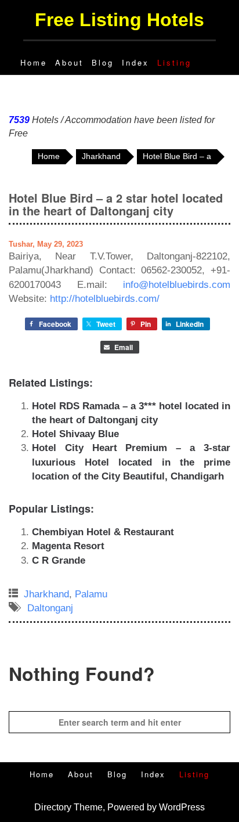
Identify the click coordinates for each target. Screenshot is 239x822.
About (69, 62)
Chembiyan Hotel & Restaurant (103, 532)
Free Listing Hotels (119, 19)
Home (33, 62)
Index (135, 62)
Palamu (91, 594)
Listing (174, 62)
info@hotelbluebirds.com (176, 284)
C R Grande (58, 560)
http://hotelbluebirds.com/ (105, 298)
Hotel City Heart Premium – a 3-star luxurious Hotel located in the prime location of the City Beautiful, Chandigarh (131, 462)
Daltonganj (50, 608)
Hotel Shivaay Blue (75, 433)
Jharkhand (46, 594)
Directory (52, 807)
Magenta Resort (68, 545)
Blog (103, 62)
